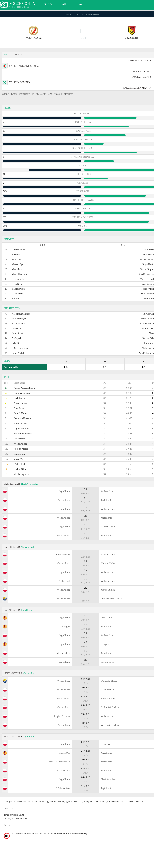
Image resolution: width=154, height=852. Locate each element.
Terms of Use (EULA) (14, 814)
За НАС (7, 825)
